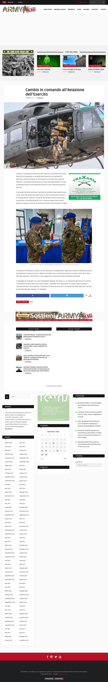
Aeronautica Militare (44, 66)
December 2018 (23, 595)
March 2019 (8, 591)
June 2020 (22, 560)
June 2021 (22, 538)
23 (46, 451)
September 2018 (10, 602)
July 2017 (7, 629)
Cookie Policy (59, 678)
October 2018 (23, 598)
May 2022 (22, 522)
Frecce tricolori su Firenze (46, 69)
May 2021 (7, 541)
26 (57, 451)
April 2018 (22, 610)
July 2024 (7, 484)
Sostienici (94, 9)
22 (42, 451)
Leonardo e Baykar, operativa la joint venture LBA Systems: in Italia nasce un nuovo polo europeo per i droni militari (36, 369)
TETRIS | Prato (63, 674)
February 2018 (23, 614)
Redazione (46, 71)
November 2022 (9, 515)
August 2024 (23, 481)
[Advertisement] (54, 29)
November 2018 (9, 598)
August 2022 (8, 519)
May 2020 (8, 564)
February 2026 (9, 454)
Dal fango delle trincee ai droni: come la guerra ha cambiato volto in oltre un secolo (89, 444)
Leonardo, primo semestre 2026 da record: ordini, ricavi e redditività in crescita (35, 346)
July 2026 (22, 443)
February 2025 (9, 473)
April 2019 (22, 587)
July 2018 (7, 606)
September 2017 (9, 625)
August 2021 (23, 534)
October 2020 (23, 553)
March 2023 (8, 507)
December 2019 (23, 572)
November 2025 (24, 458)
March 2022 (8, 526)
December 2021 (23, 526)
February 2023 (23, 507)
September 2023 (24, 496)
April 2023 (22, 503)
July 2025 (22, 465)
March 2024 (8, 492)
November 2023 (9, 496)
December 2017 (23, 617)
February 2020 (23, 568)
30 (46, 455)
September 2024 (10, 481)
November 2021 (9, 530)
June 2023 (22, 500)
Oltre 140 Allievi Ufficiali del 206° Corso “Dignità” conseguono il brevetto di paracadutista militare (36, 357)
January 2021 (9, 549)
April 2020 (22, 564)
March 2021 (8, 545)
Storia (79, 9)
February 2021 (23, 545)
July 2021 (7, 538)
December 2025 (9, 458)
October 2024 (23, 477)
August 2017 (22, 625)
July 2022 (22, 519)
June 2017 (22, 629)
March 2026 (22, 450)
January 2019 (9, 595)
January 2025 (23, 473)
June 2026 (8, 446)
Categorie (79, 462)
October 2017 (23, 621)
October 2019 (23, 576)
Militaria (86, 9)
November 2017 (9, 621)
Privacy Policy (49, 678)
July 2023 (7, 500)
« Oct (41, 459)
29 (42, 455)
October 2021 (23, 530)
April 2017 (22, 633)
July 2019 (7, 583)
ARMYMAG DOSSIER (60, 9)
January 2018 (9, 617)
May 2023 (7, 503)
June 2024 (22, 484)
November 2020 (9, 553)
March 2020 (8, 568)
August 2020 (23, 557)
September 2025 (24, 462)
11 (53, 443)
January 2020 (9, 572)
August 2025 (8, 465)
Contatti (103, 9)
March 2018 (8, 614)
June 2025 (8, 469)
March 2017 (8, 636)
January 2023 (9, 511)
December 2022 (24, 511)
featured (12, 2)
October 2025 (9, 462)
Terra (31, 302)
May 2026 (22, 446)
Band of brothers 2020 (70, 69)
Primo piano (47, 9)
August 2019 (23, 579)
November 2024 (9, 477)
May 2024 (7, 488)
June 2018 (22, 606)
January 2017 (8, 640)
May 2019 (7, 587)
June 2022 (8, 522)
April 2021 (22, 541)
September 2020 (10, 557)
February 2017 (23, 636)
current (21, 2)
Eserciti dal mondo (69, 66)
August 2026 (8, 443)
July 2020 (7, 560)
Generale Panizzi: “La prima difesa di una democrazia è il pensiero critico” (89, 405)
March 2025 (22, 469)
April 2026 (8, 450)
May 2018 (7, 610)
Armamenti (71, 9)
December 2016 (23, 640)
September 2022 (24, 515)
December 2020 (24, 549)
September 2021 (10, 534)
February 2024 (23, 492)
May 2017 (7, 633)
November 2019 (9, 576)
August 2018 (23, 602)
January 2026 (23, 454)
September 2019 (10, 579)
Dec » (65, 458)
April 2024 (22, 488)
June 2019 (22, 583)
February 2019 (23, 591)
